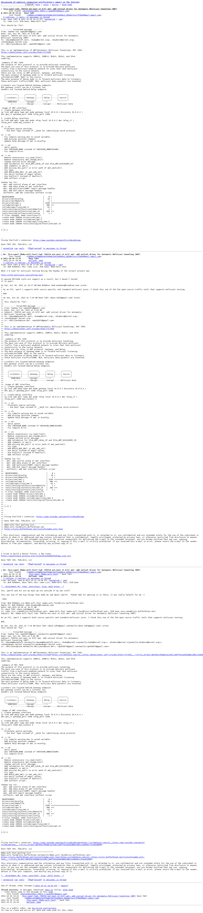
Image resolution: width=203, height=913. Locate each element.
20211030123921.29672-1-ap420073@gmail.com (45, 11)
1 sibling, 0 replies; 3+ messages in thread (27, 263)
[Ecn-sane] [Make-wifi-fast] (44, 574)
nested (37, 248)
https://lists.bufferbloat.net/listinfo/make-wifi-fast (33, 529)
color (46, 5)
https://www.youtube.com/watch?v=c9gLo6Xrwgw (57, 240)
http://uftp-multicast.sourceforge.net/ (22, 275)
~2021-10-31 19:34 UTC (45, 886)
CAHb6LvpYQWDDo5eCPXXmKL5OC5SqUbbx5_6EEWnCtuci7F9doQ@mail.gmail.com (64, 15)
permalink (50, 19)
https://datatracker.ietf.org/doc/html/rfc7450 (26, 52)
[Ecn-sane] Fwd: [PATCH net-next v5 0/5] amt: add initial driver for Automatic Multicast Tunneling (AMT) (79, 896)
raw (60, 19)
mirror (55, 5)
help (37, 5)
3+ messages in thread (54, 248)
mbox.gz (49, 890)
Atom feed (67, 5)
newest (64, 886)
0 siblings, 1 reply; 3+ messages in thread (26, 17)
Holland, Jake (36, 261)
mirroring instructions (44, 908)
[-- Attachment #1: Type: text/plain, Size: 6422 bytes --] (32, 586)
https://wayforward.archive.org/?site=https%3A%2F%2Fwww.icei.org (36, 556)
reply (21, 248)
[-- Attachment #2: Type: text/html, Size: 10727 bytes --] (32, 876)
